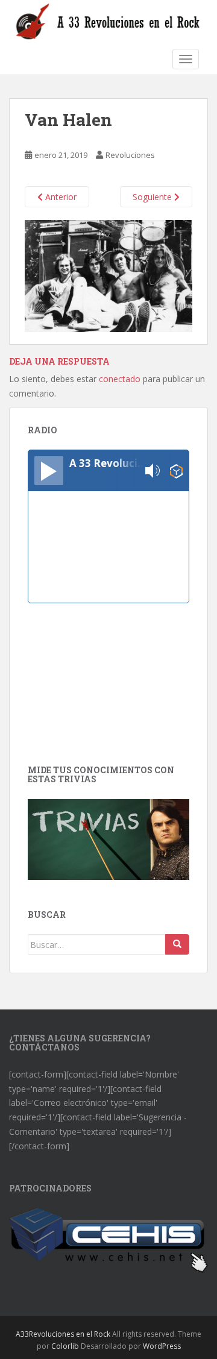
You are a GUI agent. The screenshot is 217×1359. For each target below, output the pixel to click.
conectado (119, 378)
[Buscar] (177, 944)
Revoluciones (130, 154)
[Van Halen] (108, 275)
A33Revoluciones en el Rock (63, 1334)
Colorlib (65, 1346)
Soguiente (153, 196)
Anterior (60, 196)
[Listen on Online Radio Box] (176, 471)
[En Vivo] (48, 470)
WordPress (162, 1346)
